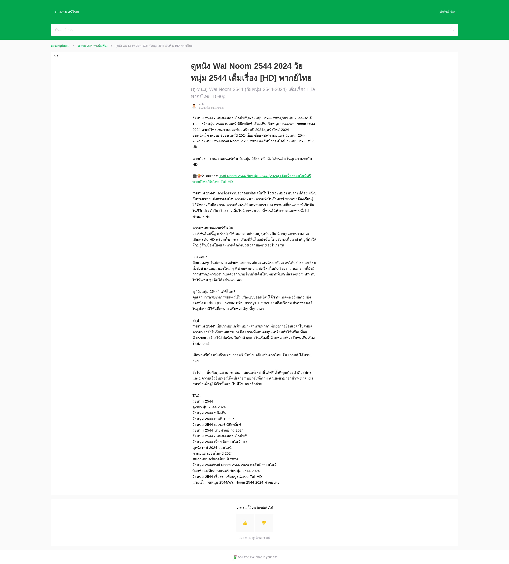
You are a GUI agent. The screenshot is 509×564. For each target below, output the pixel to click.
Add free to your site (257, 557)
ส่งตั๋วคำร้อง (447, 12)
